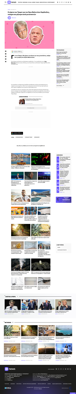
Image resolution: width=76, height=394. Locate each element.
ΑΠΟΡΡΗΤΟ (73, 393)
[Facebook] (6, 51)
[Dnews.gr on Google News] (66, 2)
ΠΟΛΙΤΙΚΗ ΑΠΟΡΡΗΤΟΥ (42, 383)
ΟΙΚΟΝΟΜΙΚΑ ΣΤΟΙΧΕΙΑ (67, 383)
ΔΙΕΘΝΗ (33, 2)
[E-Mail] (6, 59)
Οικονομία (62, 185)
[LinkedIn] (6, 56)
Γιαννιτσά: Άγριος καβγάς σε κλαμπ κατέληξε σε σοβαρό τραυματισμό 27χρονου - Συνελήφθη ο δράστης (63, 63)
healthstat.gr (6, 341)
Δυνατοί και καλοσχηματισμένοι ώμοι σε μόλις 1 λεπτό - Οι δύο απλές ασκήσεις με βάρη (63, 81)
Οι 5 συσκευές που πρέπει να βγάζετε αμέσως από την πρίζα (44, 288)
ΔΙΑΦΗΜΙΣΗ (12, 383)
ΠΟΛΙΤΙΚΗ (20, 2)
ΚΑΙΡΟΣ (58, 247)
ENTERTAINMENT (51, 2)
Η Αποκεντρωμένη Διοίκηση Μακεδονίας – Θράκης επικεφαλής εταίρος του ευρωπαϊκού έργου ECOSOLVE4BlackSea (46, 338)
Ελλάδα (58, 54)
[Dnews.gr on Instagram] (62, 2)
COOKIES (49, 383)
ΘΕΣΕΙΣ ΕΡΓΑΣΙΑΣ (43, 2)
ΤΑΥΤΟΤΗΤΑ (7, 383)
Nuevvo (40, 388)
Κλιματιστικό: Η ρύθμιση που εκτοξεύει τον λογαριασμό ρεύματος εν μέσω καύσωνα (17, 288)
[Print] (6, 62)
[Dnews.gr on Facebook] (57, 2)
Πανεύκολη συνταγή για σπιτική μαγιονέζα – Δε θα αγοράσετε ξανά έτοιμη (16, 252)
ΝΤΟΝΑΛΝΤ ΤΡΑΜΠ (28, 137)
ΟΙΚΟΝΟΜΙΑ (25, 2)
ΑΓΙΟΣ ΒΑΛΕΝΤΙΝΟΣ (19, 137)
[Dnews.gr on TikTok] (64, 2)
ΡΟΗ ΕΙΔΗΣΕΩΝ (60, 50)
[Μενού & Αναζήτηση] (5, 2)
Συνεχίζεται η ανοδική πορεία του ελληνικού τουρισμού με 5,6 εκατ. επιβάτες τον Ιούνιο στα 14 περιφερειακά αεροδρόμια (43, 218)
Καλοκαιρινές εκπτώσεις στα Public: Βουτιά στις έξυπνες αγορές (17, 217)
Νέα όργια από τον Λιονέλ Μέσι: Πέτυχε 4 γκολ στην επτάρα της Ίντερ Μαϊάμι (63, 75)
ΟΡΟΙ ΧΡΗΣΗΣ (18, 383)
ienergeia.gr (40, 341)
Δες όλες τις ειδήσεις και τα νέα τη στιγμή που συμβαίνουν (31, 145)
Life (26, 103)
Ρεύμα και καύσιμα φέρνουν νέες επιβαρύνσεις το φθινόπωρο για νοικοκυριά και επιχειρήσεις (40, 168)
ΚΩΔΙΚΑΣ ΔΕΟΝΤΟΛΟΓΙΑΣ (56, 383)
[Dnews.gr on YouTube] (68, 2)
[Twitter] (6, 54)
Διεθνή (9, 9)
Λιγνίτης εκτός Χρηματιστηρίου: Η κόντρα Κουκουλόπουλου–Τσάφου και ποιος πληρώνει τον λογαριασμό (20, 273)
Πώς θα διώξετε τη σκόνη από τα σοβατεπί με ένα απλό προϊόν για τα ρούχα (30, 252)
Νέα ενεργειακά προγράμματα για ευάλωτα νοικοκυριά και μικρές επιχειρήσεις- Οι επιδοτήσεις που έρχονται (44, 253)
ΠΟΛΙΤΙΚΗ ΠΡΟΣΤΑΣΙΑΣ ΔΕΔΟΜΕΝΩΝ (29, 383)
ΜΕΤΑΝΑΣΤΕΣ (36, 137)
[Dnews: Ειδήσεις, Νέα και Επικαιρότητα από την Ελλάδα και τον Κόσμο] (12, 2)
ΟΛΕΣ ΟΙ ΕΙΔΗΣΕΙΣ (51, 369)
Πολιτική (58, 72)
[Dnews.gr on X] (60, 2)
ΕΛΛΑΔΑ (30, 2)
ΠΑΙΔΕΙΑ (37, 2)
